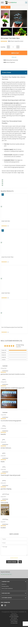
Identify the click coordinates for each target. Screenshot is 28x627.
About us (4, 584)
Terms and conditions (7, 588)
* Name (4, 539)
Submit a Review (12, 562)
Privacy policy (5, 586)
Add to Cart (15, 53)
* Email (4, 543)
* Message (4, 546)
